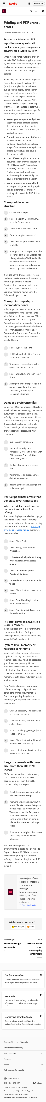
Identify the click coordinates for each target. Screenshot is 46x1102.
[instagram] (10, 1083)
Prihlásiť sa (38, 3)
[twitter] (14, 1083)
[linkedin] (19, 1083)
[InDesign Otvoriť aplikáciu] (42, 11)
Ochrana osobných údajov (12, 1091)
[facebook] (5, 1083)
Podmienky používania (29, 1091)
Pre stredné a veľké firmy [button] (13, 1048)
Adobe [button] (6, 1064)
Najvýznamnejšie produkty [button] (14, 1070)
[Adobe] (13, 3)
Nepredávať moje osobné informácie (15, 1098)
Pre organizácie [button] (10, 1053)
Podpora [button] (7, 1059)
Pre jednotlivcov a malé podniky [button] (16, 1042)
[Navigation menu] (4, 3)
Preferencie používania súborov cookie (16, 1094)
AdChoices (34, 1098)
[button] (29, 4)
